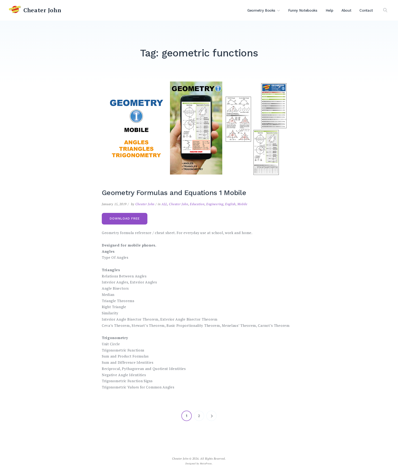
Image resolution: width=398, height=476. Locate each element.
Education (197, 204)
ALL (164, 204)
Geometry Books (261, 10)
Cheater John (42, 10)
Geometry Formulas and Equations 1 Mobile (174, 192)
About (346, 10)
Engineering (214, 204)
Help (329, 10)
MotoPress (206, 463)
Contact (366, 10)
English (230, 204)
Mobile (242, 204)
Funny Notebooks (302, 10)
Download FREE (125, 218)
